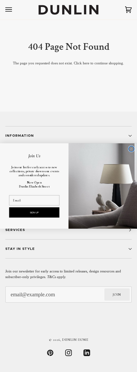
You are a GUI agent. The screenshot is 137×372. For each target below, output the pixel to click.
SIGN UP (34, 212)
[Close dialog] (131, 149)
